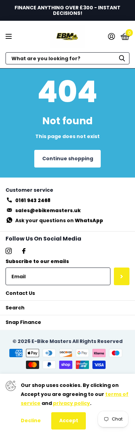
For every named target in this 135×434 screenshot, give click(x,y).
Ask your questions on (59, 220)
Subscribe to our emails (37, 261)
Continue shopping (67, 158)
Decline (31, 420)
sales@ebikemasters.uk (48, 210)
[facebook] (24, 251)
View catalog (10, 36)
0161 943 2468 (33, 200)
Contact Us (20, 293)
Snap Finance (23, 322)
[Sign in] (111, 36)
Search (15, 307)
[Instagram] (9, 251)
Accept (68, 420)
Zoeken (121, 58)
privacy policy (71, 403)
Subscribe (121, 276)
